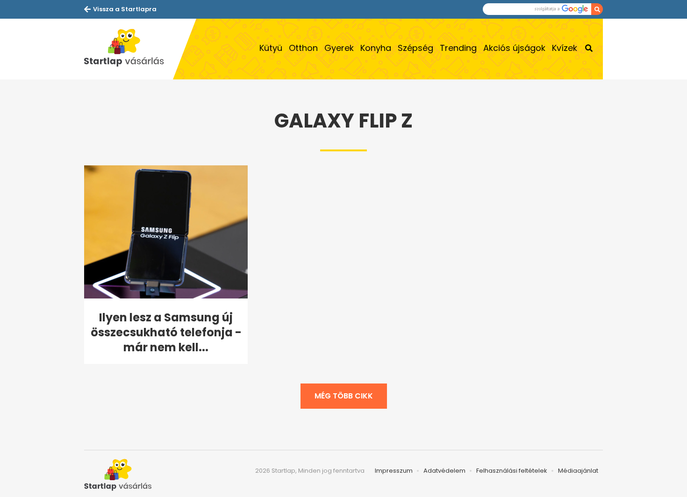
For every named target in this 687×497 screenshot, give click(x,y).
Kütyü (270, 48)
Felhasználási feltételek (511, 470)
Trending (458, 48)
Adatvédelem (444, 470)
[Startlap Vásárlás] (128, 49)
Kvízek (564, 48)
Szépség (415, 48)
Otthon (303, 48)
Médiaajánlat (578, 470)
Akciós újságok (514, 48)
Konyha (375, 48)
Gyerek (339, 48)
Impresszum (394, 470)
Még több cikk (344, 395)
